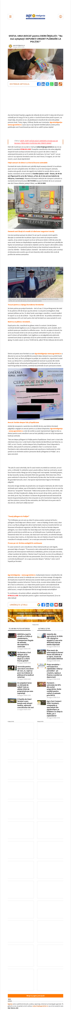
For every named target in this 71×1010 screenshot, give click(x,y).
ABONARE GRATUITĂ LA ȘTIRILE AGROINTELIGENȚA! (35, 613)
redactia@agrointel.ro (40, 1006)
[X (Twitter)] (47, 84)
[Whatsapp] (52, 84)
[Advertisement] (35, 6)
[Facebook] (39, 84)
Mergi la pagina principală (35, 996)
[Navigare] (10, 16)
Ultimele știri (44, 628)
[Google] (39, 605)
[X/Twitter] (52, 605)
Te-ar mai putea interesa (19, 628)
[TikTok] (60, 605)
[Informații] (60, 16)
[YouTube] (56, 605)
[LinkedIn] (43, 84)
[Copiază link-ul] (60, 84)
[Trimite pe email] (56, 84)
